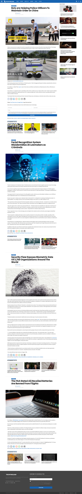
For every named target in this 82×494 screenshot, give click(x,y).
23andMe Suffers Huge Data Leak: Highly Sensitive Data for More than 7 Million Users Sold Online (15, 371)
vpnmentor (54, 337)
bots (16, 118)
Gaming (31, 1)
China (18, 118)
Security (34, 118)
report (20, 86)
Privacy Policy (61, 493)
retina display (33, 448)
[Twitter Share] (11, 99)
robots (30, 118)
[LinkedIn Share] (14, 99)
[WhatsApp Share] (19, 99)
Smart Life (27, 1)
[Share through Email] (22, 99)
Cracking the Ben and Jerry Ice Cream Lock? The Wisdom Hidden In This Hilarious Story (48, 132)
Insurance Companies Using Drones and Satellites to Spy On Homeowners (15, 132)
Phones (21, 1)
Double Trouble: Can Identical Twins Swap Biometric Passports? (31, 371)
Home (17, 1)
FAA (14, 448)
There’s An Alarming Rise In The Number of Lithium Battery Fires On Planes (14, 463)
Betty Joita (18, 149)
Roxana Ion (18, 13)
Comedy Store (17, 481)
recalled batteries (26, 448)
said (38, 319)
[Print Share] (24, 99)
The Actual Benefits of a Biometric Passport (48, 371)
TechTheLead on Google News (16, 102)
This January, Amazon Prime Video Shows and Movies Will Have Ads (14, 240)
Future (40, 1)
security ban (39, 448)
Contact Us (71, 493)
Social (36, 1)
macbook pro (18, 448)
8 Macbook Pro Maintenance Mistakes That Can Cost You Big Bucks (32, 462)
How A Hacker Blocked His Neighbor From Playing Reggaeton (31, 132)
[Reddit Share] (16, 99)
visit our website (19, 113)
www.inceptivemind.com (18, 81)
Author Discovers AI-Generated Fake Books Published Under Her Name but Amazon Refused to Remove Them (31, 247)
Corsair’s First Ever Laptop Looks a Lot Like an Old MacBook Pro (49, 462)
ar (14, 118)
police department (24, 118)
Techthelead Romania (10, 481)
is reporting (18, 420)
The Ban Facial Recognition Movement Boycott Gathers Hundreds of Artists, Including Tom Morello (49, 247)
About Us (66, 493)
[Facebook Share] (8, 99)
